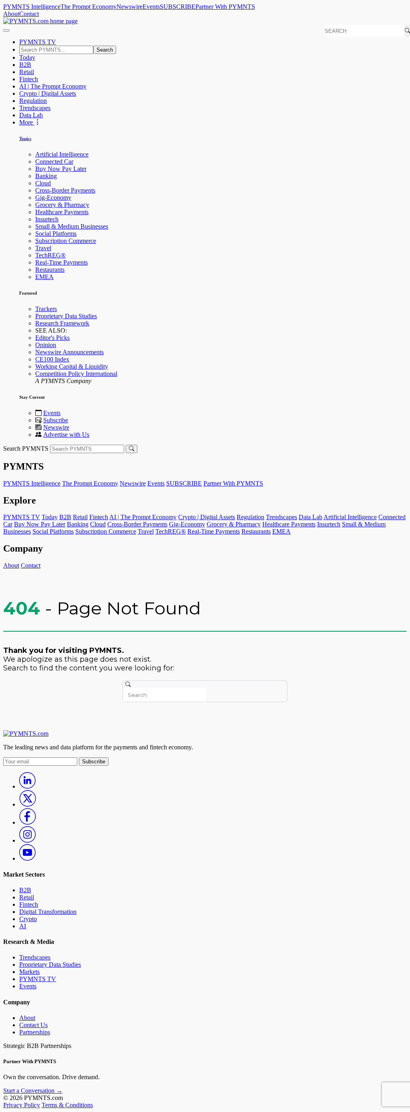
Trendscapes (34, 107)
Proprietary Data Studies (66, 316)
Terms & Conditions (67, 1105)
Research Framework (62, 323)
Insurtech (46, 219)
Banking (46, 176)
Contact (29, 13)
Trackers (46, 308)
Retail (26, 71)
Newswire (130, 6)
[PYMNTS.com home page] (40, 21)
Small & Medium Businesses (71, 226)
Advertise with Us (66, 434)
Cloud (43, 183)
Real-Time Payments (61, 262)
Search (104, 50)
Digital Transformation (47, 911)
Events (151, 6)
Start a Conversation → (32, 1090)
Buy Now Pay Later (60, 168)
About (11, 13)
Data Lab (31, 115)
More (26, 122)
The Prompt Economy (88, 6)
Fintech (28, 79)
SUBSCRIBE (177, 6)
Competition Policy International (76, 373)
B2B (25, 64)
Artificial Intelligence (61, 154)
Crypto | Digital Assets (47, 93)
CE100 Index (52, 359)
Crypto (28, 918)
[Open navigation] (6, 30)
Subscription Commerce (65, 240)
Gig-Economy (53, 197)
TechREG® (50, 255)
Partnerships (34, 1032)
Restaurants (49, 269)
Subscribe (55, 420)
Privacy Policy (21, 1105)
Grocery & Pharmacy (62, 204)
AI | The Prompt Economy (52, 86)
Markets (29, 971)
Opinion (45, 344)
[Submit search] (131, 449)
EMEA (44, 276)
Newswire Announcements (69, 352)
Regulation (33, 100)
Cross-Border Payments (65, 190)
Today (27, 57)
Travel (43, 248)
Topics (25, 138)
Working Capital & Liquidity (71, 366)
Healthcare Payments (61, 212)
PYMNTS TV (37, 41)
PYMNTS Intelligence (31, 6)
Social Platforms (55, 233)
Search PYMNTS (25, 448)
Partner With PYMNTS (225, 6)
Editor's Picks (52, 337)
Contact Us (33, 1025)
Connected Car (54, 161)
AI (22, 926)
